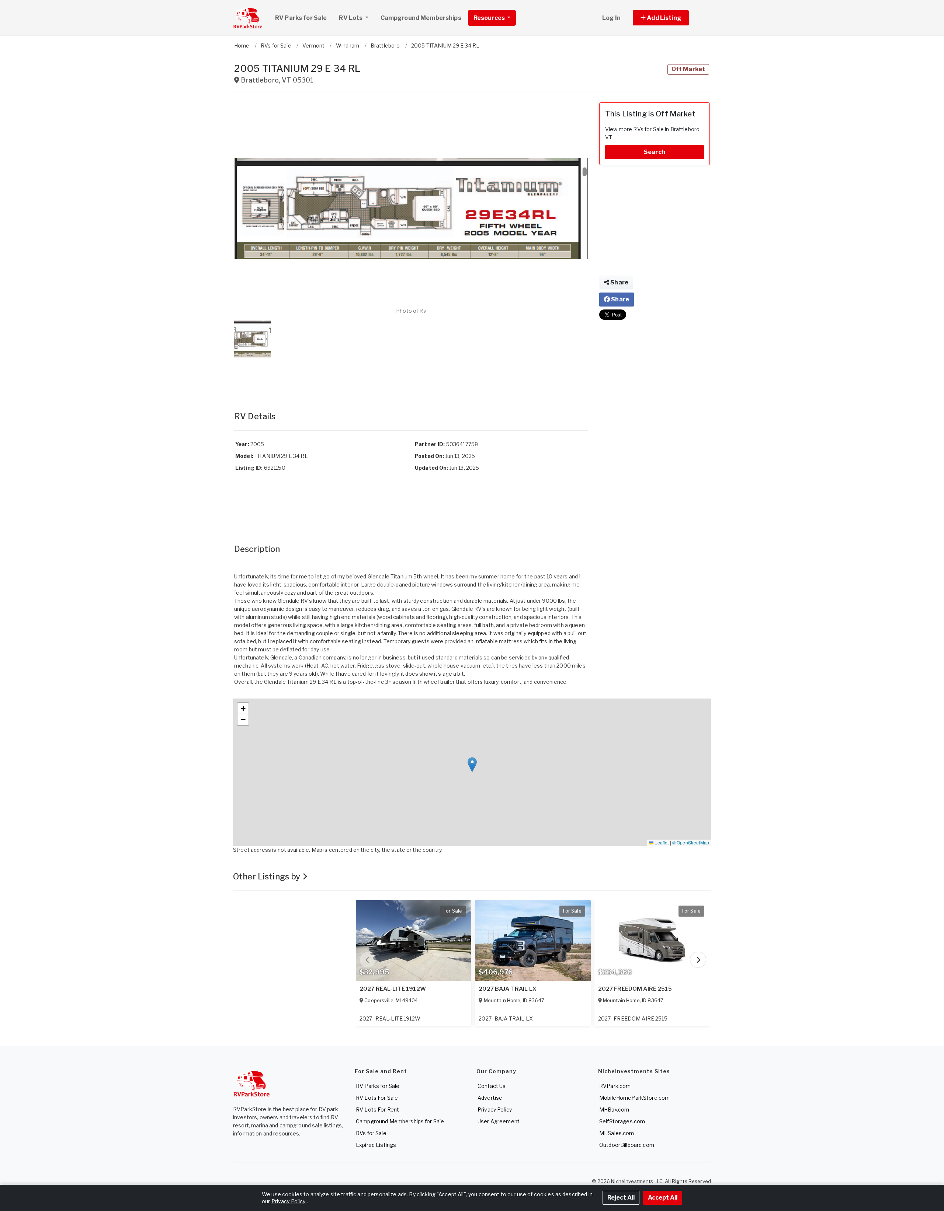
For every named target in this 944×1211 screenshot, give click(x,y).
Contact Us (492, 1086)
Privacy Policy (495, 1109)
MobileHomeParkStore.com (634, 1098)
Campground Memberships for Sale (400, 1121)
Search (654, 151)
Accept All (662, 1197)
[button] (669, 18)
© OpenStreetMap (690, 842)
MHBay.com (614, 1109)
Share (618, 282)
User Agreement (499, 1121)
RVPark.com (615, 1086)
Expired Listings (376, 1145)
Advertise (490, 1098)
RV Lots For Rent (377, 1109)
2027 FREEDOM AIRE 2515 (635, 989)
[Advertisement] (411, 376)
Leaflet (661, 842)
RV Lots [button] (351, 17)
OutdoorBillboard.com (626, 1145)
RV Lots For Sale (377, 1098)
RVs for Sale (371, 1133)
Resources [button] (489, 17)
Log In (611, 17)
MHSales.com (616, 1133)
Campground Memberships (421, 17)
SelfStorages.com (622, 1121)
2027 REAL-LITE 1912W (393, 989)
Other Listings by (267, 876)
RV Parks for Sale (301, 17)
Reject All (621, 1197)
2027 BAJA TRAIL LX (508, 989)
